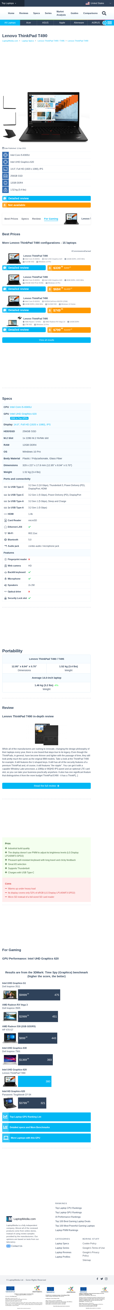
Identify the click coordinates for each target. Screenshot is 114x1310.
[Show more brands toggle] (109, 23)
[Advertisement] (46, 66)
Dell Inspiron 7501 (11, 1051)
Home (11, 13)
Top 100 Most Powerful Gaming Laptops (75, 1226)
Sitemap (87, 1260)
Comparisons (90, 13)
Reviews (23, 13)
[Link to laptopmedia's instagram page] (106, 1279)
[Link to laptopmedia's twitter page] (101, 1279)
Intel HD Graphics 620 (13, 1091)
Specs (36, 13)
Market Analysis (61, 13)
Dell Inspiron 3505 (11, 1008)
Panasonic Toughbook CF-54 (16, 1094)
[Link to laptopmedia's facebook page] (97, 1279)
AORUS (96, 22)
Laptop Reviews (63, 1252)
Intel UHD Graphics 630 (14, 1048)
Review (36, 218)
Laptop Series (62, 1248)
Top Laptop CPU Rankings (68, 1208)
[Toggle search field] (104, 13)
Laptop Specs (28, 41)
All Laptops (10, 22)
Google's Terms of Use (94, 1248)
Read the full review (45, 785)
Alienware (79, 22)
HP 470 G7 (7, 1030)
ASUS (45, 22)
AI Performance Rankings (68, 1217)
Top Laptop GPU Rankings (68, 1212)
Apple (62, 22)
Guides (74, 13)
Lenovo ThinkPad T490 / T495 (51, 41)
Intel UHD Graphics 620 (23, 415)
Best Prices (11, 218)
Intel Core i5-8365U (21, 407)
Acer (28, 22)
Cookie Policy (89, 1243)
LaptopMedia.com (10, 41)
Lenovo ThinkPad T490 (78, 41)
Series (48, 13)
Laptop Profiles (62, 1257)
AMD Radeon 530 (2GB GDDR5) (19, 1026)
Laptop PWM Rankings (66, 1230)
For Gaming (51, 218)
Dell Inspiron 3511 (11, 986)
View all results (46, 340)
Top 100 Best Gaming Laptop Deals (72, 1221)
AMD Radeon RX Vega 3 (15, 1005)
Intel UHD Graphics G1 (14, 983)
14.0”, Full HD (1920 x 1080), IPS (32, 424)
